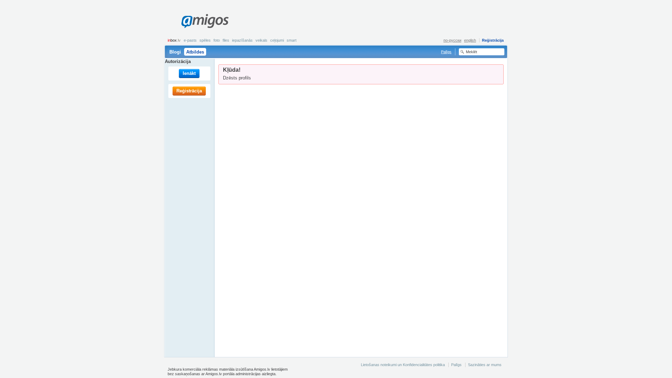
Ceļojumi (277, 40)
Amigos (205, 21)
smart (291, 40)
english (470, 40)
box (174, 40)
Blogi (175, 52)
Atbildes (195, 52)
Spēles (205, 40)
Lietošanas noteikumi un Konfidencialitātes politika (403, 365)
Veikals (261, 40)
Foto (217, 40)
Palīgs (446, 52)
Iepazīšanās (242, 40)
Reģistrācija (493, 40)
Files (226, 40)
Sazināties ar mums (485, 365)
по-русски (452, 40)
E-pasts (190, 40)
